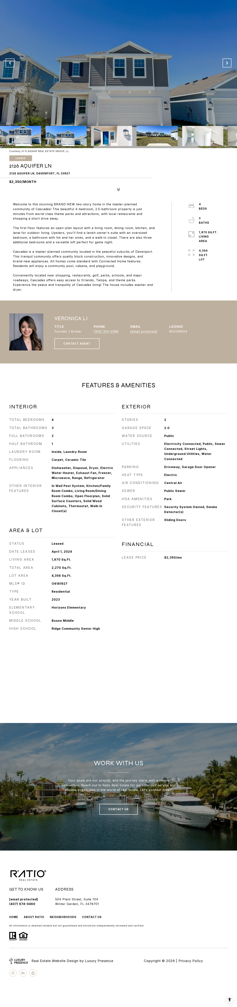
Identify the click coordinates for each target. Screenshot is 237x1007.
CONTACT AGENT (77, 343)
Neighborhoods (63, 917)
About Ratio (34, 917)
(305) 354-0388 (106, 331)
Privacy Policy (190, 961)
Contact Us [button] (118, 809)
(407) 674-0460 (22, 904)
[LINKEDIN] (23, 973)
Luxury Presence (99, 961)
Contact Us (92, 917)
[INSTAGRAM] (13, 973)
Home (13, 917)
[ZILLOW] (33, 973)
